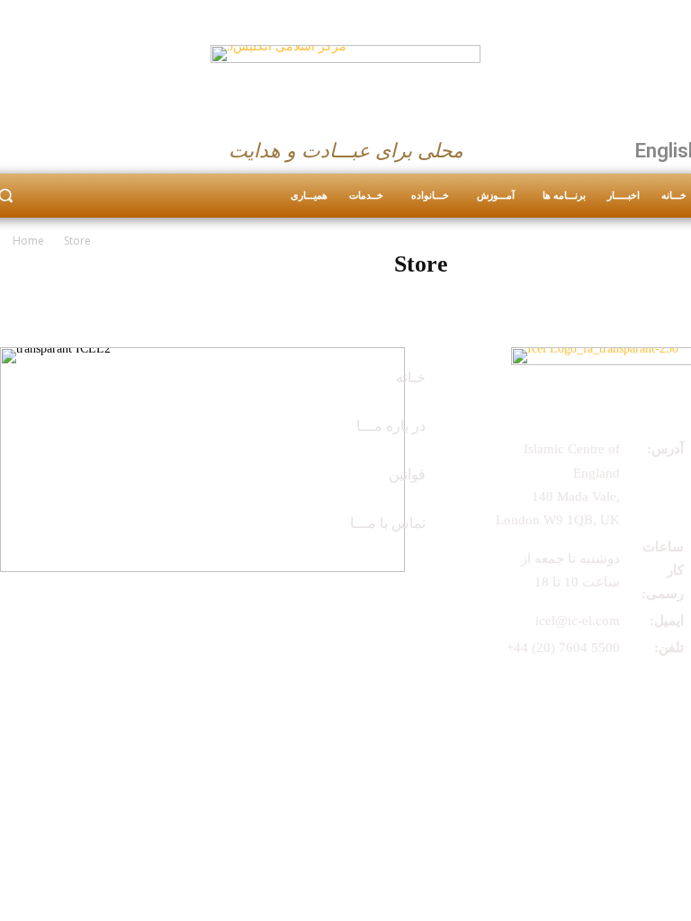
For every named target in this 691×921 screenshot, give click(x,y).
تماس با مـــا (388, 523)
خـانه (411, 377)
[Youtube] (77, 146)
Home (28, 240)
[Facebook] (323, 582)
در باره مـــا (391, 426)
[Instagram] (42, 146)
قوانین (407, 474)
